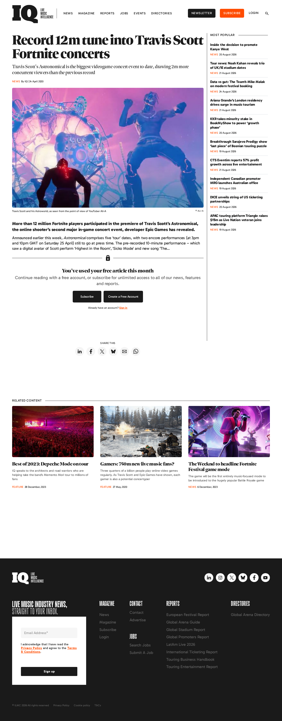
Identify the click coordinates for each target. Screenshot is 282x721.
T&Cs (98, 705)
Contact (136, 612)
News (68, 13)
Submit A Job (141, 652)
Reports (107, 13)
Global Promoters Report (187, 637)
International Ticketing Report (191, 652)
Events (140, 13)
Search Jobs (140, 645)
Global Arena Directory (250, 614)
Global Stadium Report (185, 629)
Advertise (138, 620)
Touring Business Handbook (190, 659)
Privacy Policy (61, 705)
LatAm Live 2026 (180, 644)
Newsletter (201, 13)
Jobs (124, 13)
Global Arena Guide (183, 622)
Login (254, 13)
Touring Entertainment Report (192, 666)
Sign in (123, 307)
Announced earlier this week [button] (36, 237)
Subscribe (232, 13)
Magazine (86, 13)
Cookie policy (82, 705)
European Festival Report (187, 614)
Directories (161, 13)
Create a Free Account (123, 297)
